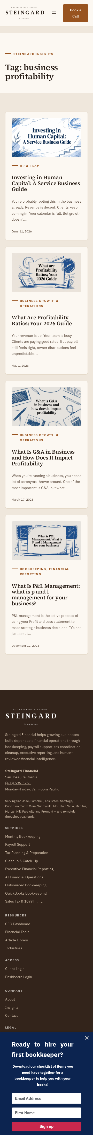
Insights (12, 1007)
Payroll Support (17, 844)
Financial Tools (17, 932)
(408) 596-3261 (18, 783)
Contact (11, 1015)
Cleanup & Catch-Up (21, 861)
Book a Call (75, 13)
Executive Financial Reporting (29, 869)
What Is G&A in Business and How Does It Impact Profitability (43, 457)
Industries (13, 948)
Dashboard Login (18, 977)
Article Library (16, 940)
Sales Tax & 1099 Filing (23, 901)
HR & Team (30, 166)
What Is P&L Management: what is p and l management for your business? (46, 595)
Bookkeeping (33, 569)
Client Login (15, 968)
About (10, 999)
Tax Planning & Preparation (26, 852)
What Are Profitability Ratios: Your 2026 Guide (42, 321)
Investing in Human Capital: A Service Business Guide (46, 183)
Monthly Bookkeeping (22, 836)
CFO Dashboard (17, 924)
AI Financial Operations (24, 877)
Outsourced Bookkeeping (25, 885)
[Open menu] (54, 13)
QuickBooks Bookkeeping (26, 893)
